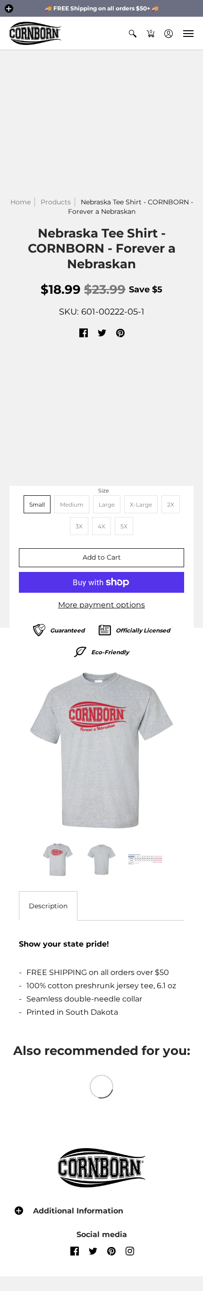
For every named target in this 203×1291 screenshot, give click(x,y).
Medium (72, 504)
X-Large (141, 504)
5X (123, 526)
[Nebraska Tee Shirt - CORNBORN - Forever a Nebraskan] (101, 750)
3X (79, 526)
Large (107, 504)
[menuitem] (133, 33)
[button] (9, 8)
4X (101, 526)
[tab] (48, 906)
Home (20, 202)
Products (56, 202)
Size (103, 490)
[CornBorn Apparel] (35, 33)
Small (37, 504)
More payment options (101, 604)
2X (170, 504)
